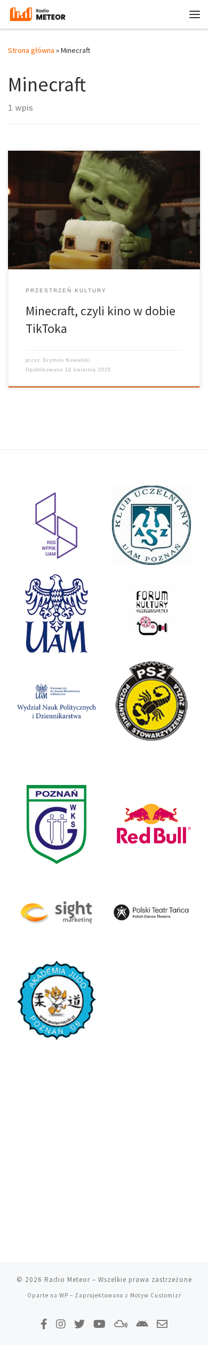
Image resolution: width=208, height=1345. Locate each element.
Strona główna (31, 50)
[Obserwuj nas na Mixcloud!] (120, 1324)
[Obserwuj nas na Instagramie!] (61, 1324)
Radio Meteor (67, 1279)
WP (63, 1295)
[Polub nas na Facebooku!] (44, 1324)
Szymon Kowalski (66, 360)
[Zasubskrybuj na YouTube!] (99, 1324)
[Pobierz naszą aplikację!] (142, 1324)
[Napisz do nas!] (162, 1324)
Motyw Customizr (155, 1295)
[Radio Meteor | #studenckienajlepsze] (37, 12)
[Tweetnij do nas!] (79, 1324)
